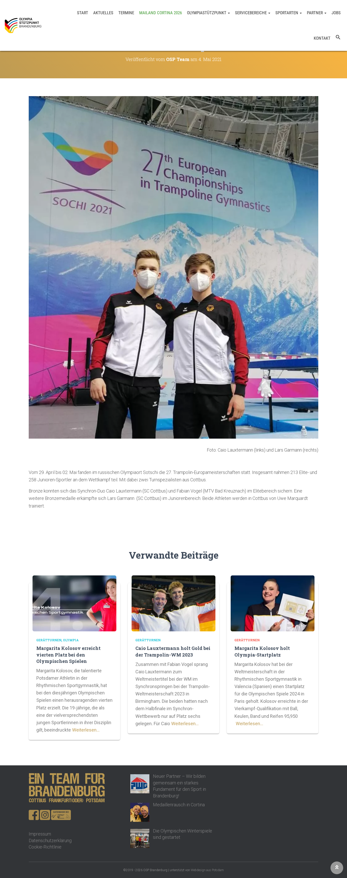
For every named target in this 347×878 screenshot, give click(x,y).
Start (82, 12)
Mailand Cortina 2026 (160, 12)
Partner (315, 12)
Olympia (71, 640)
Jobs (336, 12)
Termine (126, 12)
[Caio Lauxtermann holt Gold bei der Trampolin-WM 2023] (173, 603)
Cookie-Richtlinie (45, 847)
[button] (338, 38)
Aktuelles (103, 12)
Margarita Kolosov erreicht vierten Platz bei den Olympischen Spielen (68, 654)
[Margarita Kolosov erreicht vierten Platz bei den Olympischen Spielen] (74, 603)
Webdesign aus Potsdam (207, 870)
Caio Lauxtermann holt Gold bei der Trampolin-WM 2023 (172, 651)
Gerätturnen (48, 640)
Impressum (40, 834)
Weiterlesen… (86, 730)
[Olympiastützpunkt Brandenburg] (23, 25)
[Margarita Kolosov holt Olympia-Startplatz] (272, 603)
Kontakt (322, 38)
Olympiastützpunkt (207, 12)
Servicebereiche (251, 12)
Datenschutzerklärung (50, 840)
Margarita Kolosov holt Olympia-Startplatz (262, 651)
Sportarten (287, 12)
